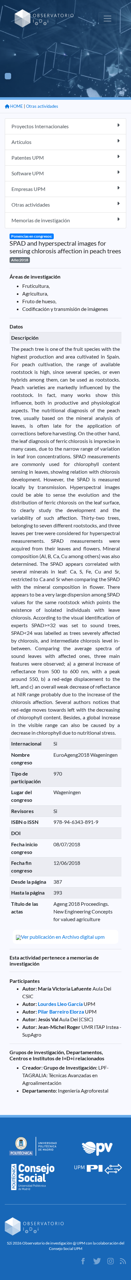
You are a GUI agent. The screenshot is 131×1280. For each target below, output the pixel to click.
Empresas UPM (28, 189)
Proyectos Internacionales (40, 126)
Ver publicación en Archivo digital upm (63, 937)
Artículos (21, 142)
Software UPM (27, 173)
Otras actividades (42, 106)
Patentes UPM (27, 157)
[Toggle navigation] (107, 18)
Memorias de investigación (40, 220)
